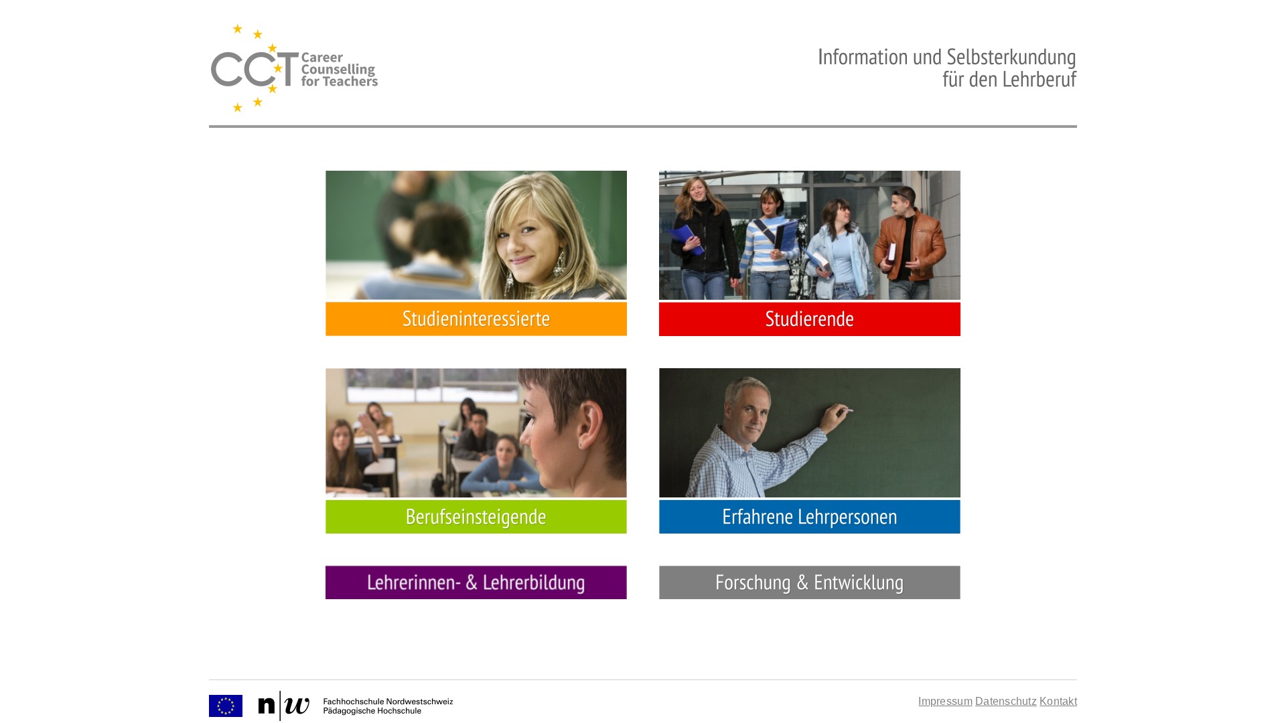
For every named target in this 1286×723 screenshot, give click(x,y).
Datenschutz (1006, 701)
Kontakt (1058, 701)
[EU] (225, 705)
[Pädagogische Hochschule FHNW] (356, 705)
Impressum (945, 701)
